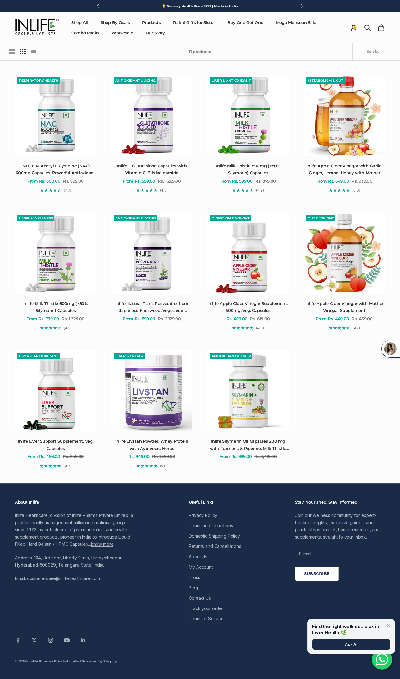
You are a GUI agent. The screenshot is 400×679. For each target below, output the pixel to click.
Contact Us (200, 598)
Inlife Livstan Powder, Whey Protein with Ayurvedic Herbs (151, 444)
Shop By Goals (115, 22)
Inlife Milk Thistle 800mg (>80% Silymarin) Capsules (248, 169)
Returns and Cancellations (215, 546)
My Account (201, 567)
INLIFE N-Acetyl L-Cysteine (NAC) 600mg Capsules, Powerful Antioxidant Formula (56, 169)
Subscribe (317, 573)
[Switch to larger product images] (12, 51)
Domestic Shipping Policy (214, 536)
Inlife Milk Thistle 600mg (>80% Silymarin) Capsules (55, 307)
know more (102, 544)
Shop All (79, 22)
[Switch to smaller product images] (23, 51)
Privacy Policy (203, 515)
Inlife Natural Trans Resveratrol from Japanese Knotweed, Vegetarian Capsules (151, 307)
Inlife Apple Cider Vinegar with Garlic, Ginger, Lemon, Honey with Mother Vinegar (344, 169)
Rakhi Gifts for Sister (194, 22)
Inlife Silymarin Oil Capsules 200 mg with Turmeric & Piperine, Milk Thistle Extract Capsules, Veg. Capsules (248, 445)
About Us (198, 556)
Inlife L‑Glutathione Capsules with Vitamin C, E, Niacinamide (152, 169)
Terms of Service (206, 618)
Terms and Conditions (211, 525)
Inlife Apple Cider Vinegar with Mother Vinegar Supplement (344, 307)
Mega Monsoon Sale (296, 22)
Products (151, 22)
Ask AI (351, 644)
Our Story (155, 32)
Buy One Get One (245, 22)
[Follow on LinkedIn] (83, 640)
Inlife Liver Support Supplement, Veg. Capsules (55, 444)
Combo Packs (85, 32)
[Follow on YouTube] (67, 640)
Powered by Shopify (99, 661)
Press (194, 577)
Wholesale (122, 32)
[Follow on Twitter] (34, 640)
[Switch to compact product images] (33, 51)
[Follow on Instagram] (51, 640)
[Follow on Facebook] (18, 640)
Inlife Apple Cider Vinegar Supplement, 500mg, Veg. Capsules (248, 307)
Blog (193, 587)
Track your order (206, 608)
